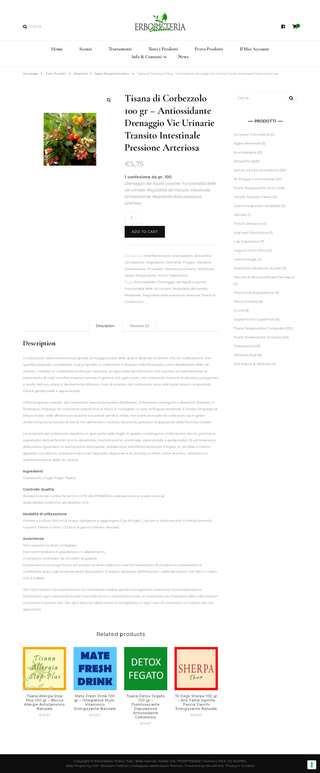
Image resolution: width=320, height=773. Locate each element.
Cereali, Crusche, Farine (253, 197)
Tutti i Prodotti (163, 49)
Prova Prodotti (209, 49)
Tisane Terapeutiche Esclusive (257, 337)
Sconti (85, 49)
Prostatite (155, 269)
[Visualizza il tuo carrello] (294, 26)
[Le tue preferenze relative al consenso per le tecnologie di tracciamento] (311, 764)
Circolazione (135, 262)
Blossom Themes (168, 766)
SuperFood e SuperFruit (254, 319)
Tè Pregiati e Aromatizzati (254, 179)
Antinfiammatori (157, 256)
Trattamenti (120, 49)
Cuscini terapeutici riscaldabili (257, 206)
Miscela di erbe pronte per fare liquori (264, 277)
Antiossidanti (182, 256)
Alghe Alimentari (247, 143)
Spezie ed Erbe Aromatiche (256, 170)
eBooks (240, 215)
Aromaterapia (245, 152)
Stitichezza (205, 269)
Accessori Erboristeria (251, 134)
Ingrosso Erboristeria (251, 232)
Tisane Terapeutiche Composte (259, 328)
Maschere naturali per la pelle (257, 268)
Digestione (155, 262)
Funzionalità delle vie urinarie (148, 288)
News (183, 57)
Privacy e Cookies (240, 766)
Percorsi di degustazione (254, 292)
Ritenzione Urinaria (180, 269)
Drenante (173, 262)
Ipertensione (135, 269)
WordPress (215, 766)
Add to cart (145, 232)
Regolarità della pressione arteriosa (171, 295)
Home (57, 49)
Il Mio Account (254, 49)
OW (95, 766)
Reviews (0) (139, 326)
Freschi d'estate (246, 223)
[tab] (105, 326)
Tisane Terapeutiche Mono (146, 275)
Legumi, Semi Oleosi (251, 250)
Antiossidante (145, 282)
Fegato (189, 262)
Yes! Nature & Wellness (252, 364)
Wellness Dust (245, 355)
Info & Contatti (147, 57)
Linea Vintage (245, 259)
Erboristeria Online (109, 761)
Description (105, 326)
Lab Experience (247, 241)
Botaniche (202, 256)
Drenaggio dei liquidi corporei (181, 282)
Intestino (204, 262)
